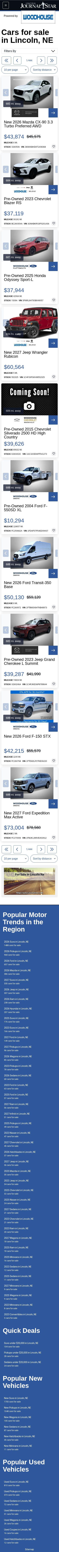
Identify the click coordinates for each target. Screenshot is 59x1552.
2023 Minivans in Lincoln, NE (18, 1307)
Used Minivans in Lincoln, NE (18, 1512)
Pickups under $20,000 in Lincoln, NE (22, 1354)
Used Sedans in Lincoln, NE (17, 1503)
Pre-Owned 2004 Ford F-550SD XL (25, 508)
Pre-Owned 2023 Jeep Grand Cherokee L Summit (29, 661)
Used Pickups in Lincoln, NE (18, 1493)
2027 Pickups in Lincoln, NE (18, 1049)
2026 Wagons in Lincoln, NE (18, 1058)
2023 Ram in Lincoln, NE (16, 1230)
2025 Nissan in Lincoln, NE (17, 1201)
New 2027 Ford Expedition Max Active (27, 815)
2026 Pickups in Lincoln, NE (18, 953)
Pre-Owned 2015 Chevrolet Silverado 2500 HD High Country (27, 433)
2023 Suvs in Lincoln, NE (16, 1029)
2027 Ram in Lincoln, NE (16, 1106)
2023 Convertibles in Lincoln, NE (20, 1316)
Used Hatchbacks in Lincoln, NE (20, 1541)
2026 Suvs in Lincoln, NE (16, 943)
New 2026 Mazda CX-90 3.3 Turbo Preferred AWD (28, 124)
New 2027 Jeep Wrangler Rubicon (26, 354)
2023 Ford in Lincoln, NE (16, 1087)
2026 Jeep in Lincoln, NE (16, 991)
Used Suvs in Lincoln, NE (16, 1483)
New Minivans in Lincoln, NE (18, 1448)
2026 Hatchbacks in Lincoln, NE (20, 1154)
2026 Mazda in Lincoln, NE (17, 972)
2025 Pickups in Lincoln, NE (18, 1125)
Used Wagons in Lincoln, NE (18, 1522)
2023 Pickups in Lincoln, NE (18, 1068)
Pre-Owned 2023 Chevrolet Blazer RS (27, 201)
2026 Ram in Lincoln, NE (16, 1001)
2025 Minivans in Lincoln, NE (18, 1259)
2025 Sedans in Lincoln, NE (17, 1278)
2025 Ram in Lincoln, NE (16, 1249)
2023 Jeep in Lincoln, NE (16, 1182)
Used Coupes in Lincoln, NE (17, 1531)
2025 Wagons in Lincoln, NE (18, 1297)
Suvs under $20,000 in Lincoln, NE (21, 1345)
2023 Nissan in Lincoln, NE (17, 1135)
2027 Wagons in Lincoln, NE (18, 1240)
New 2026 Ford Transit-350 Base (27, 585)
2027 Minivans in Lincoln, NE (18, 1287)
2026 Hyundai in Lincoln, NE (18, 1010)
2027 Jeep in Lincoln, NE (16, 1163)
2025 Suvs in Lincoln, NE (16, 1020)
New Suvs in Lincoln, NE (16, 1400)
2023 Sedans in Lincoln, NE (17, 1268)
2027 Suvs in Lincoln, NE (16, 982)
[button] (6, 92)
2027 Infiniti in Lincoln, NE (17, 1115)
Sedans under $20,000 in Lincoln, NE (22, 1364)
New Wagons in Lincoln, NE (17, 1419)
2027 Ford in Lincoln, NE (16, 1039)
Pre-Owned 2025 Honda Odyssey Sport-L (25, 278)
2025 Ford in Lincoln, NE (16, 1096)
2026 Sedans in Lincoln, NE (17, 1077)
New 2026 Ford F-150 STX (27, 736)
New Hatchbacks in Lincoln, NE (19, 1438)
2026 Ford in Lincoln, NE (16, 963)
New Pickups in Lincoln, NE (17, 1409)
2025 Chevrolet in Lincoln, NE (19, 1192)
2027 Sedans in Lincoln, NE (17, 1211)
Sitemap (29, 1549)
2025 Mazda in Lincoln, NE (17, 1173)
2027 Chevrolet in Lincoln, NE (19, 1144)
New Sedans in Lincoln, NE (17, 1428)
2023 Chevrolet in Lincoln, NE (19, 1221)
